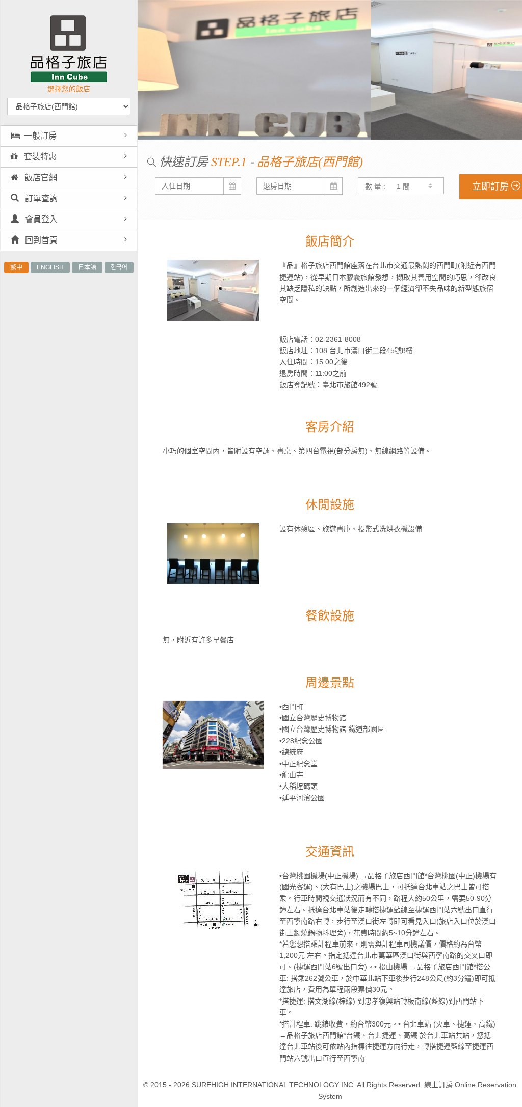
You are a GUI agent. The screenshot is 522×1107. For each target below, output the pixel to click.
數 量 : (375, 186)
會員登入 (40, 219)
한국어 (119, 267)
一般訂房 (40, 135)
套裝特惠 (39, 156)
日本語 (87, 267)
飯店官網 (39, 177)
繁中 (16, 267)
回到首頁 (40, 240)
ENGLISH (50, 267)
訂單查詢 (40, 198)
